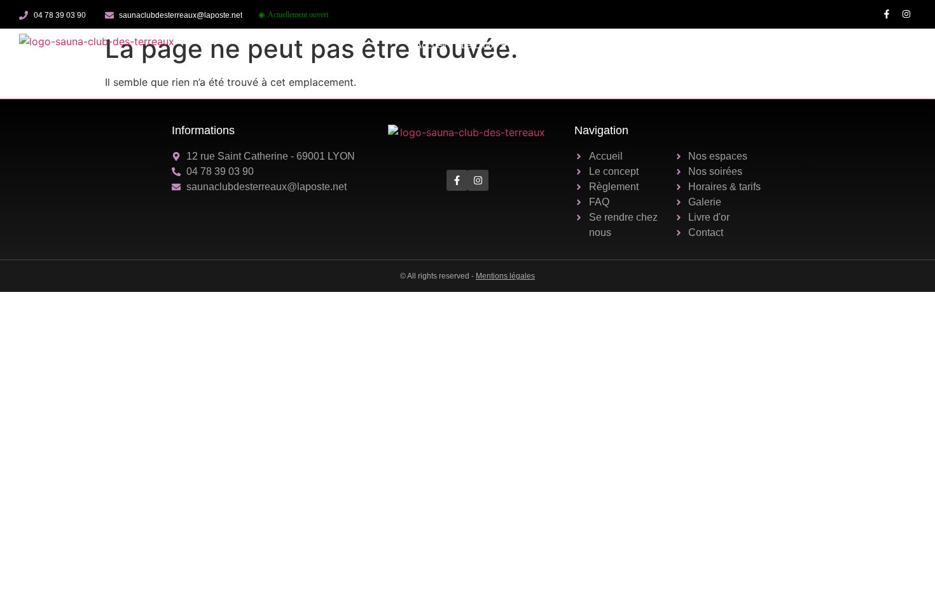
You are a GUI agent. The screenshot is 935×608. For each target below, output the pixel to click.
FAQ (851, 44)
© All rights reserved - (467, 276)
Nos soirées (620, 44)
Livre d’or (807, 44)
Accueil (430, 44)
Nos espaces (551, 44)
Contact (892, 44)
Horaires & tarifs (694, 44)
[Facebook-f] (886, 14)
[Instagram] (906, 14)
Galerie (758, 44)
